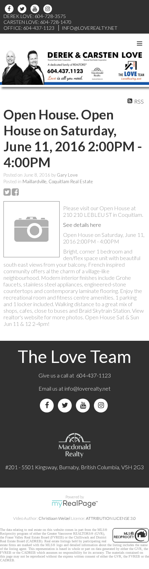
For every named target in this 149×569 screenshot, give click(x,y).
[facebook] (10, 9)
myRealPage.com (74, 504)
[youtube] (36, 9)
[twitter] (23, 9)
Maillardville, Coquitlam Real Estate (58, 181)
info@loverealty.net (87, 388)
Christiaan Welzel (54, 518)
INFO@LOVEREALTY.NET (89, 28)
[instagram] (49, 9)
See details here (82, 224)
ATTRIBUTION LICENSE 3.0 (111, 518)
